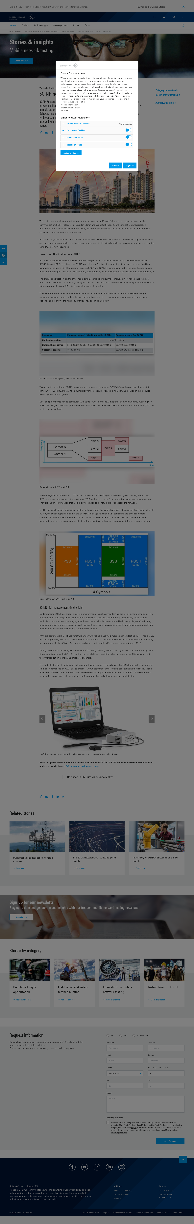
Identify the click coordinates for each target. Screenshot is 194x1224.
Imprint (64, 110)
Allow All (115, 165)
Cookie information (69, 104)
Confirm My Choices (71, 153)
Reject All (129, 165)
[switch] (129, 130)
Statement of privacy (70, 107)
